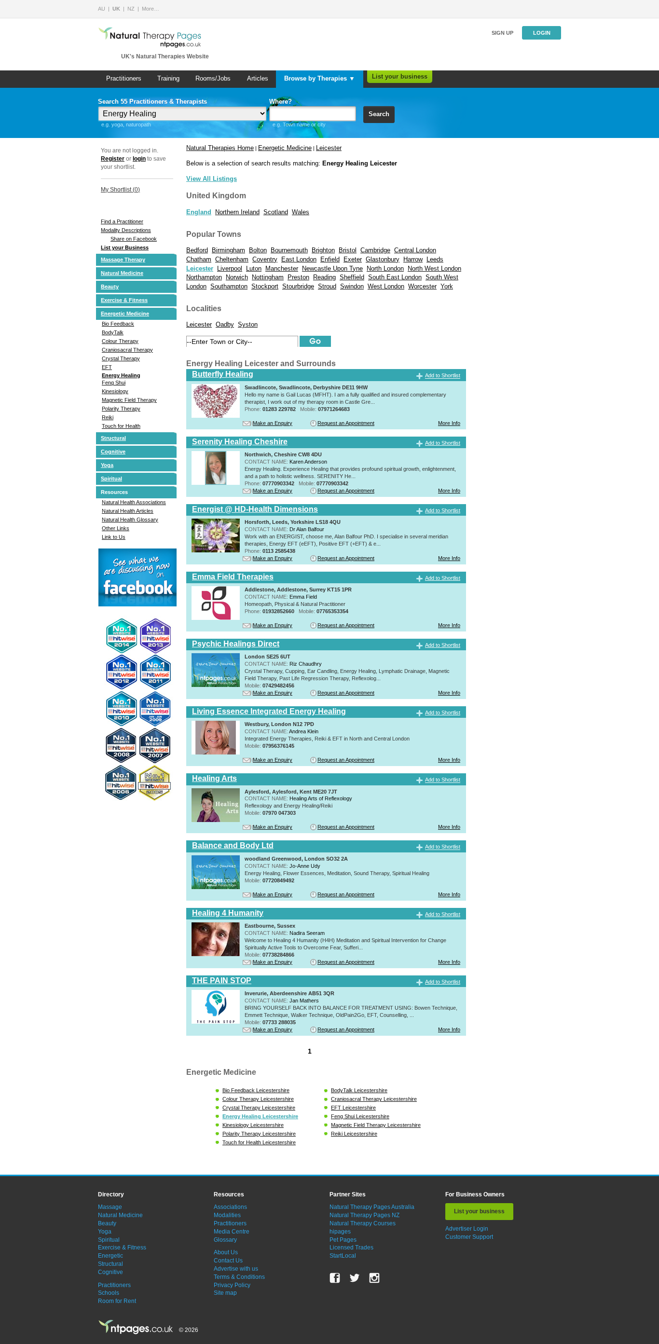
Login (541, 33)
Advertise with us (236, 1268)
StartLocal (343, 1255)
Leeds (434, 259)
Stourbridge (298, 286)
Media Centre (231, 1231)
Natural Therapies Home (220, 147)
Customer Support (469, 1237)
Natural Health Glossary (130, 519)
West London (386, 286)
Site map (225, 1292)
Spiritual (111, 478)
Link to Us (113, 537)
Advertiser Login (466, 1228)
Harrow (413, 259)
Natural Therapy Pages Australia (372, 1207)
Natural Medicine (122, 273)
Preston (298, 277)
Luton (253, 268)
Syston (248, 324)
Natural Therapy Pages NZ (364, 1215)
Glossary (225, 1239)
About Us (226, 1252)
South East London (395, 277)
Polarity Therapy (121, 408)
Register (112, 158)
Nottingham (268, 277)
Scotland (275, 212)
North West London (434, 268)
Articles (257, 78)
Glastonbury (382, 259)
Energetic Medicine (125, 313)
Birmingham (228, 250)
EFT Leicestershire (353, 1108)
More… (150, 9)
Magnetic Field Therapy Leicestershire (376, 1125)
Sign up (502, 33)
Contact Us (228, 1260)
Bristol (348, 250)
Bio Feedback (118, 324)
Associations (230, 1207)
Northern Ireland (237, 212)
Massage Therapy (123, 259)
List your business (399, 76)
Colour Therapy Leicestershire (258, 1099)
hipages (340, 1231)
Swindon (352, 286)
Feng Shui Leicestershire (360, 1116)
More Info (449, 423)
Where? (280, 101)
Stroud (327, 286)
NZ (131, 9)
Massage (110, 1207)
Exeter (352, 259)
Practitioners (123, 78)
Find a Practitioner (122, 221)
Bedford (197, 250)
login (139, 158)
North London (385, 268)
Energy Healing (121, 375)
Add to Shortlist (442, 376)
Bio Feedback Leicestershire (255, 1090)
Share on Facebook (133, 239)
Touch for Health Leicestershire (259, 1142)
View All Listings (211, 178)
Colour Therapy (120, 341)
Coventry (264, 259)
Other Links (115, 528)
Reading (324, 277)
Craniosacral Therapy (127, 350)
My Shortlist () (120, 189)
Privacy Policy (232, 1285)
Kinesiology (115, 391)
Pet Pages (343, 1239)
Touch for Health (121, 426)
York (446, 286)
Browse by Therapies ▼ (319, 78)
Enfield (330, 259)
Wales (300, 212)
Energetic (110, 1255)
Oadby (225, 324)
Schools (108, 1292)
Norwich (237, 277)
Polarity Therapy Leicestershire (259, 1134)
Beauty (110, 286)
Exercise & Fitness (124, 300)
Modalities (227, 1215)
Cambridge (375, 250)
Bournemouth (289, 250)
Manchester (281, 268)
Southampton (228, 286)
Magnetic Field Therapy (129, 400)
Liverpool (229, 268)
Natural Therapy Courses (363, 1223)
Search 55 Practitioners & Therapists (152, 101)
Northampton (204, 277)
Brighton (323, 250)
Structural (113, 438)
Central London (415, 250)
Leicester (329, 147)
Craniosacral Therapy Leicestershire (374, 1099)
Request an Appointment (345, 423)
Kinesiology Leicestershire (253, 1125)
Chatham (198, 259)
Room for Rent (117, 1301)
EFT (107, 367)
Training (168, 78)
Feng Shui (113, 382)
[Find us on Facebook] (335, 1278)
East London (298, 259)
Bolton (258, 250)
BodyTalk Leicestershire (359, 1090)
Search (379, 114)
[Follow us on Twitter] (354, 1278)
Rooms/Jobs (213, 78)
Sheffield (352, 277)
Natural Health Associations (134, 502)
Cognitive (113, 451)
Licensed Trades (351, 1247)
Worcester (422, 286)
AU (101, 9)
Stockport (264, 286)
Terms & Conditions (239, 1277)
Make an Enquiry (272, 423)
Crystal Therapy (121, 358)
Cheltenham (231, 259)
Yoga (107, 465)
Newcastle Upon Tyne (332, 268)
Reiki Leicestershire (354, 1134)
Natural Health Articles (127, 511)
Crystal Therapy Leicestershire (258, 1108)
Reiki (107, 417)
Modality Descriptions (126, 230)
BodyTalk (113, 332)
